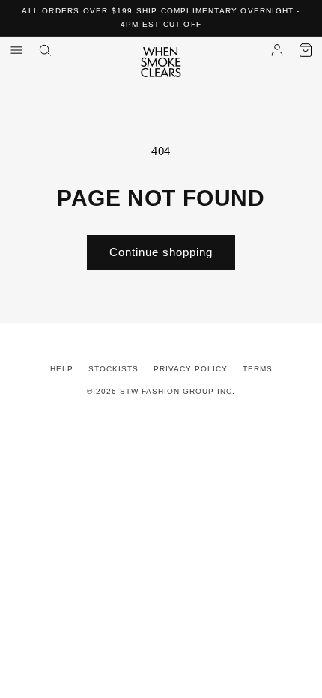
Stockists (113, 369)
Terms (258, 369)
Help (61, 369)
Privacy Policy (191, 369)
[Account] (277, 50)
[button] (305, 50)
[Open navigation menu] (16, 50)
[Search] (44, 50)
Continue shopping (161, 252)
